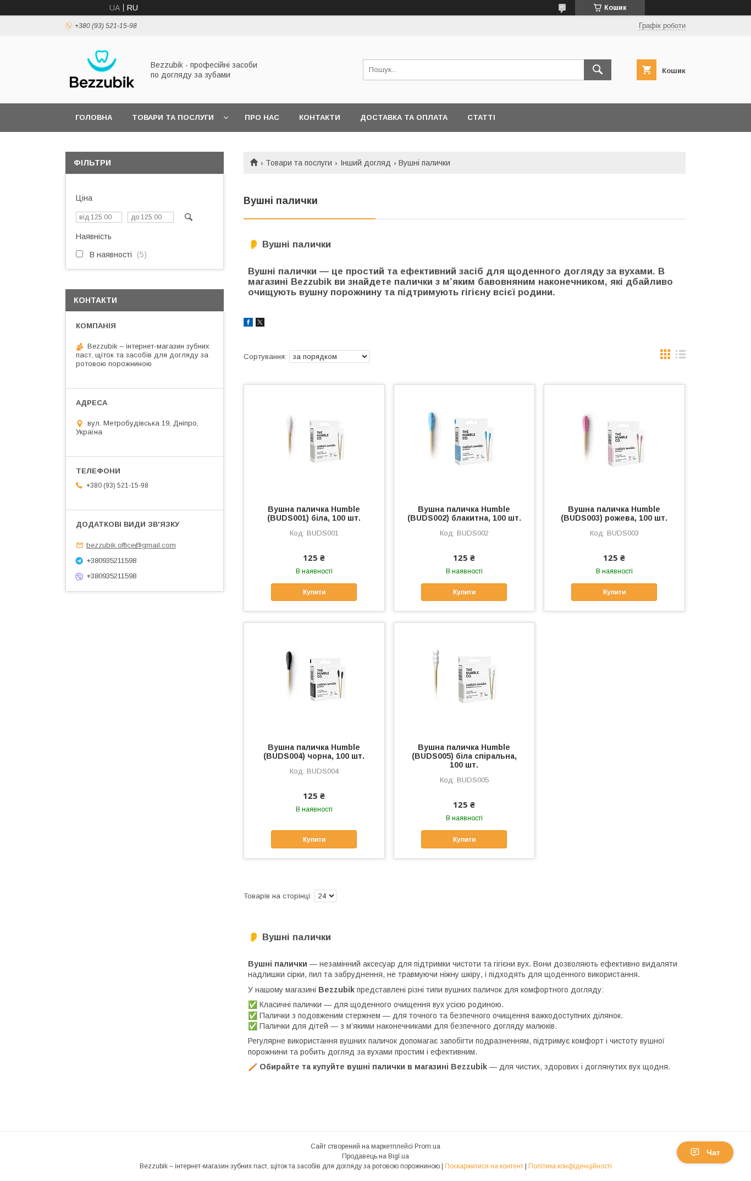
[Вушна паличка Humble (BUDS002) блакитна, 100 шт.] (464, 440)
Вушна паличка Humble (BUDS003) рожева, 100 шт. (614, 513)
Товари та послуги (173, 117)
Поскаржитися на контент (484, 1166)
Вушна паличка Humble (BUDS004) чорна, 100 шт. (314, 751)
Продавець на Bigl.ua (375, 1156)
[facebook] (248, 323)
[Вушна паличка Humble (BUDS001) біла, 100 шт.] (314, 440)
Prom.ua (427, 1146)
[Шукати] (597, 69)
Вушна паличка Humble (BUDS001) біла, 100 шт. (314, 513)
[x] (260, 323)
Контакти (319, 117)
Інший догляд (365, 162)
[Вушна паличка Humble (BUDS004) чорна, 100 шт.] (314, 678)
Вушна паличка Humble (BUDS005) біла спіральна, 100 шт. (464, 756)
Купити (314, 592)
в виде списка (681, 357)
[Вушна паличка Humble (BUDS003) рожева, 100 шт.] (614, 440)
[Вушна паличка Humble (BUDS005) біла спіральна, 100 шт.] (464, 678)
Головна (93, 117)
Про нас (262, 117)
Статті (481, 117)
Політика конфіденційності (570, 1166)
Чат (713, 1152)
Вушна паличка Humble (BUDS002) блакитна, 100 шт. (464, 513)
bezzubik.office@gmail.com (131, 545)
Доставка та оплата (404, 117)
